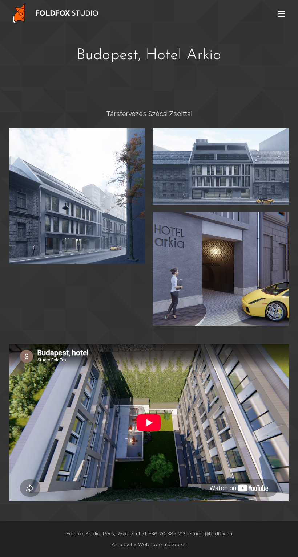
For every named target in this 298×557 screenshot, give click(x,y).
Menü (281, 13)
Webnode (150, 544)
